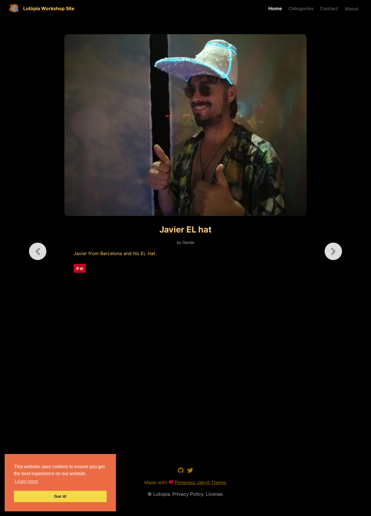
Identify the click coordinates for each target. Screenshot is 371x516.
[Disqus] (186, 359)
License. (214, 494)
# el (79, 268)
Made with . (185, 482)
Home (275, 8)
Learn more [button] (26, 481)
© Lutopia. (160, 494)
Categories (301, 8)
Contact (329, 8)
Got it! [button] (60, 496)
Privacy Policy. (189, 494)
